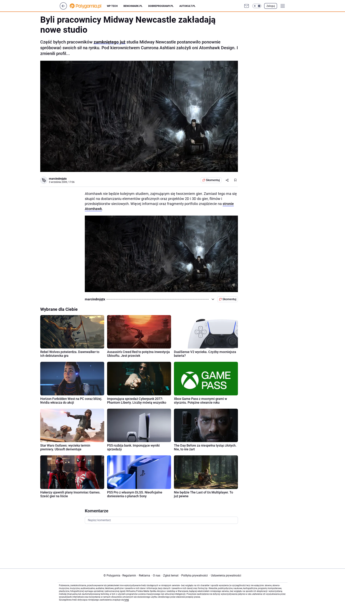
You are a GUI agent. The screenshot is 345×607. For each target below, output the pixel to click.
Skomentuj (213, 180)
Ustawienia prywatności (225, 575)
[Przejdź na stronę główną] (63, 8)
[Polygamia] (88, 6)
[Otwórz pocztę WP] (246, 6)
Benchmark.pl (132, 5)
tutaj (126, 600)
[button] (256, 6)
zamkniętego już (109, 42)
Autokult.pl (187, 5)
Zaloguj (270, 5)
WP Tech (112, 5)
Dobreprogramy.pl (161, 5)
